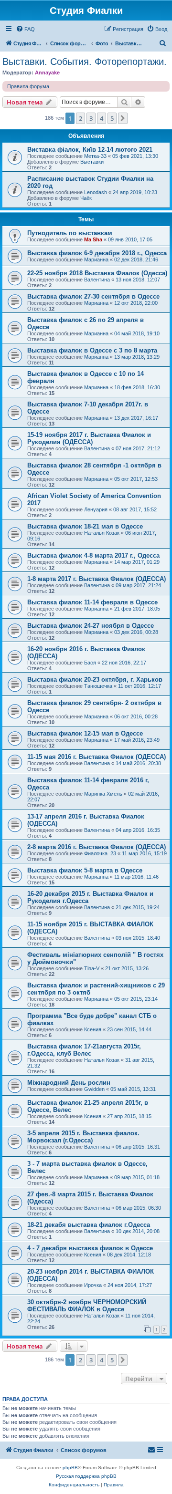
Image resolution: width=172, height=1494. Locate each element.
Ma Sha (93, 239)
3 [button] (91, 118)
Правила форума (28, 86)
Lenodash (95, 192)
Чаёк (86, 198)
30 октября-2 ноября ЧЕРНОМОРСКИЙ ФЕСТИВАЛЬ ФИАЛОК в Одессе (86, 1305)
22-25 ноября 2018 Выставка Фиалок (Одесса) (97, 273)
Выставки (92, 162)
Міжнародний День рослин (68, 1082)
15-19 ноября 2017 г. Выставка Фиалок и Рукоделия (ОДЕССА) (89, 438)
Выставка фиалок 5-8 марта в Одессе (84, 870)
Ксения (92, 1029)
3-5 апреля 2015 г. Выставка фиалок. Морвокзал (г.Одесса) (83, 1137)
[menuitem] (25, 29)
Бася (90, 662)
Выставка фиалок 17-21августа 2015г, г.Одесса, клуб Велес (84, 1050)
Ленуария (96, 509)
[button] (123, 118)
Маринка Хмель (103, 794)
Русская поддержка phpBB (86, 1476)
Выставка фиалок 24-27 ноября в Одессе (90, 625)
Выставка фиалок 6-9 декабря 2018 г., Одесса (97, 253)
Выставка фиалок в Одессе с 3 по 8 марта (92, 350)
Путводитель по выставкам (69, 233)
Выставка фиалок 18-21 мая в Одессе (85, 526)
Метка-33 (95, 156)
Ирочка (93, 1285)
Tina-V (91, 968)
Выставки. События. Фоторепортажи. (84, 61)
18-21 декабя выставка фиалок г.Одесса (88, 1224)
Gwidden (94, 1089)
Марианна (96, 259)
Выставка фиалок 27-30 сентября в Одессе (93, 296)
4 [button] (101, 118)
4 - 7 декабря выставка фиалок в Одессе (90, 1248)
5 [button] (112, 118)
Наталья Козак (101, 533)
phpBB (70, 1467)
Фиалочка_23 (100, 853)
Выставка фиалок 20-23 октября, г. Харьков (94, 679)
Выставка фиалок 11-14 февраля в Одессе (92, 602)
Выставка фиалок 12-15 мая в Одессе (85, 733)
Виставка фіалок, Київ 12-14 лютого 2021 (89, 149)
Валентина (97, 279)
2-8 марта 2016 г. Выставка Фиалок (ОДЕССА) (96, 847)
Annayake (47, 72)
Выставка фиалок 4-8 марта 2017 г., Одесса (93, 555)
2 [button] (80, 118)
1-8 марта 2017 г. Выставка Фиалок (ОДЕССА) (96, 578)
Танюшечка (98, 686)
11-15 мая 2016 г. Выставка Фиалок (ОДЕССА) (96, 756)
